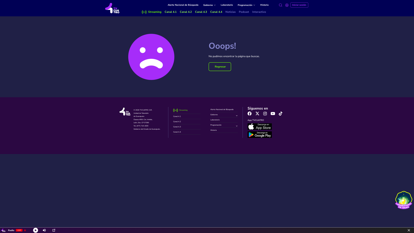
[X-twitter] (257, 113)
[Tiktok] (281, 113)
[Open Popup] (54, 230)
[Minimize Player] (409, 230)
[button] (220, 66)
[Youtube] (273, 113)
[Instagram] (265, 113)
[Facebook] (250, 113)
